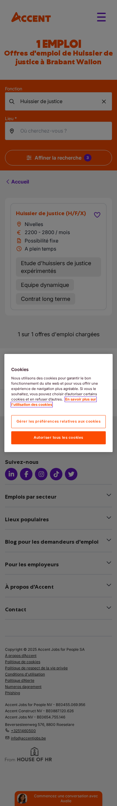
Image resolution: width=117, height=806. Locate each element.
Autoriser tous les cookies (58, 437)
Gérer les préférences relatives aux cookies (58, 421)
